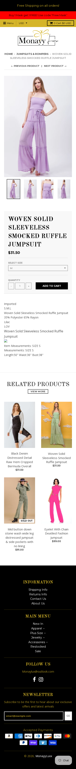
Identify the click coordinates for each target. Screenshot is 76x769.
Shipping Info (38, 590)
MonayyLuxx (43, 756)
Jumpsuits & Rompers (32, 53)
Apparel (36, 628)
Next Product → (55, 66)
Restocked (38, 646)
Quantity (14, 280)
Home (8, 53)
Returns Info (38, 594)
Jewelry (36, 637)
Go (68, 715)
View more (38, 391)
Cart (62, 23)
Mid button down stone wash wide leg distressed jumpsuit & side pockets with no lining (19, 537)
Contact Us (38, 599)
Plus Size (36, 633)
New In (38, 624)
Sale (38, 651)
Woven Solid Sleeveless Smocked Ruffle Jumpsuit (56, 458)
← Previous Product (25, 66)
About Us (38, 603)
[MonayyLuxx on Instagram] (41, 679)
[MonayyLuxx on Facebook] (34, 679)
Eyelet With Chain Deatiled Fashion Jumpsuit (56, 533)
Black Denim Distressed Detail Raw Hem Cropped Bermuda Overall (19, 459)
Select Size (15, 263)
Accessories (36, 642)
